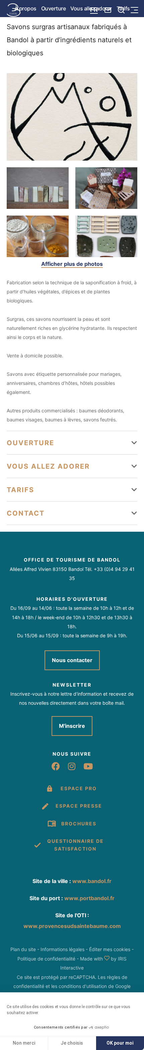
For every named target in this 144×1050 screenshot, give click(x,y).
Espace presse (79, 806)
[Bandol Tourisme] (13, 10)
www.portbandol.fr (89, 898)
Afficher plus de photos (72, 263)
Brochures (78, 823)
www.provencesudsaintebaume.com (72, 926)
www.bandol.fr (92, 881)
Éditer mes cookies (109, 949)
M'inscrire (72, 725)
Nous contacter (72, 660)
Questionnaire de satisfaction (75, 844)
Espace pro (79, 788)
